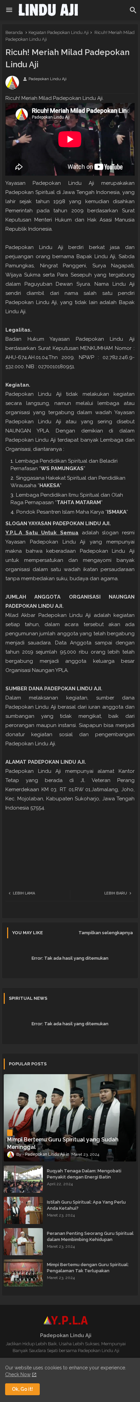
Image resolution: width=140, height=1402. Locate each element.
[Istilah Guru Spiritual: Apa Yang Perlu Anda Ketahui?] (23, 1210)
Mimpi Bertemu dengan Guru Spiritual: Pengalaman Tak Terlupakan (88, 1267)
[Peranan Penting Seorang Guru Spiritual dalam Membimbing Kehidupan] (23, 1241)
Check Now (18, 1374)
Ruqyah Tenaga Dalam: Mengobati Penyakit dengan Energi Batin (84, 1173)
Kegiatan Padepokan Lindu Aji (59, 32)
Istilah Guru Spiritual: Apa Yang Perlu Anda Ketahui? (86, 1205)
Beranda (14, 32)
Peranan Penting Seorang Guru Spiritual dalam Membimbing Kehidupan (90, 1236)
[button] (133, 10)
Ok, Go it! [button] (22, 1389)
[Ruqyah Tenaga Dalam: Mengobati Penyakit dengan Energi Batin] (23, 1179)
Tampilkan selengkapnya (105, 932)
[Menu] (9, 10)
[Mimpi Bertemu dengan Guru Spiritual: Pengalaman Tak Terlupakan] (23, 1272)
